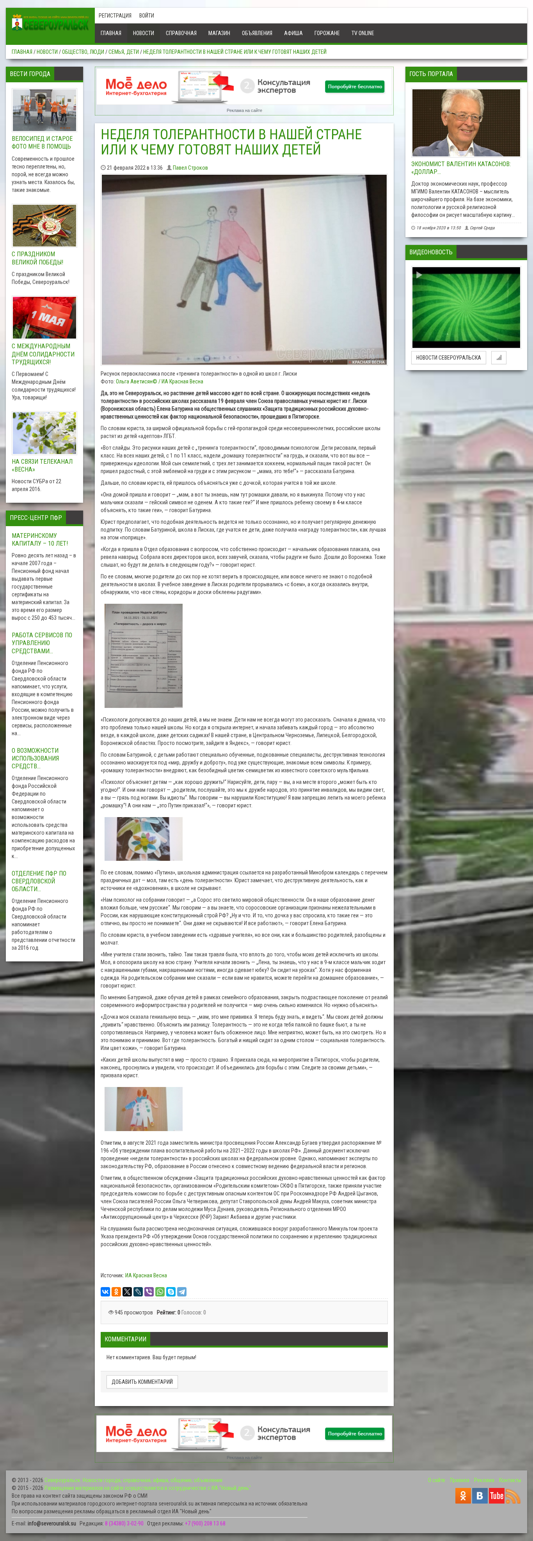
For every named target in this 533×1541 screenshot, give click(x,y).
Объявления (257, 33)
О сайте (436, 1480)
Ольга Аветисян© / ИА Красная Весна (159, 381)
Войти (146, 15)
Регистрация (115, 15)
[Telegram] (182, 1291)
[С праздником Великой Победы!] (44, 226)
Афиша (293, 33)
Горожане (327, 33)
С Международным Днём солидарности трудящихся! (43, 353)
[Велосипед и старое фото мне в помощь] (44, 110)
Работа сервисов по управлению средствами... (42, 642)
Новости (143, 33)
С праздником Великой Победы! (37, 258)
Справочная (181, 33)
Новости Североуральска (448, 358)
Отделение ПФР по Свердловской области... (39, 881)
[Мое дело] (244, 86)
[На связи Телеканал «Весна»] (44, 433)
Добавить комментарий (142, 1382)
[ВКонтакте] (105, 1291)
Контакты (510, 1480)
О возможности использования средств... (35, 758)
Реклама (484, 1480)
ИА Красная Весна (146, 1275)
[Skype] (171, 1291)
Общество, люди (83, 52)
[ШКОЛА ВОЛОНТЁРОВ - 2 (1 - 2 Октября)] (466, 307)
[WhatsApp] (160, 1291)
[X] (127, 1291)
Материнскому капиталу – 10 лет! (40, 539)
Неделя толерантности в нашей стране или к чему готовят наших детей (235, 52)
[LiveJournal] (138, 1291)
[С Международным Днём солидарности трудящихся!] (44, 318)
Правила (459, 1480)
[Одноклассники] (116, 1291)
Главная (111, 33)
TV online (363, 33)
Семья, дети (123, 52)
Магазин (219, 33)
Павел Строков (190, 168)
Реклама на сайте (244, 110)
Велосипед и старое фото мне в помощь (42, 142)
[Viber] (149, 1291)
